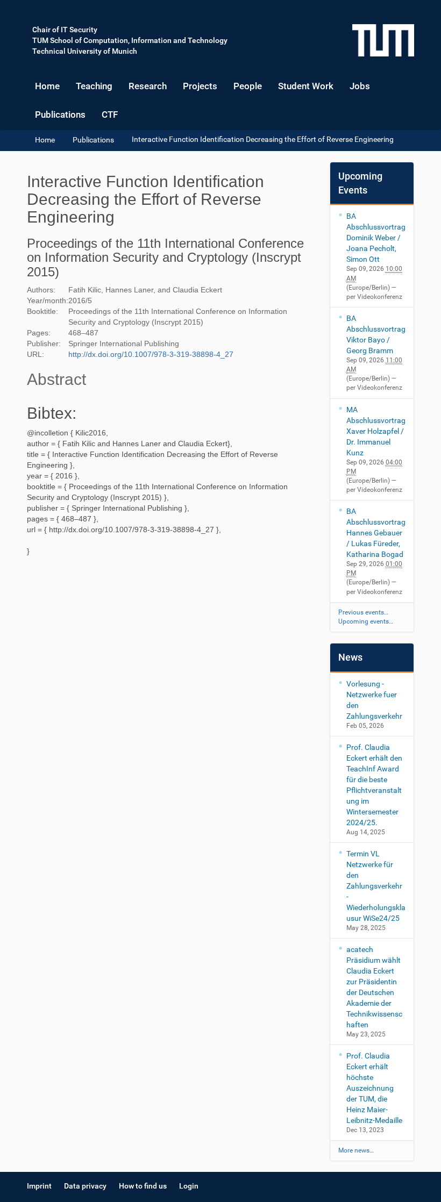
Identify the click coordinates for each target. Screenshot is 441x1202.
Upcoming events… (365, 621)
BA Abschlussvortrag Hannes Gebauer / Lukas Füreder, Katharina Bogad (376, 533)
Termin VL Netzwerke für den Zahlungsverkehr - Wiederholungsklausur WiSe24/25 (376, 885)
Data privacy (85, 1186)
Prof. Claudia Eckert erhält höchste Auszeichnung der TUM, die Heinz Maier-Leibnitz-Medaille (374, 1088)
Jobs (360, 86)
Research (148, 86)
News (350, 657)
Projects (200, 86)
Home (47, 86)
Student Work (305, 86)
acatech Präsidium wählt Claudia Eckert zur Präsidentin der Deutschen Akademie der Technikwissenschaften (374, 987)
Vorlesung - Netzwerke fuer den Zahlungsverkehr (374, 699)
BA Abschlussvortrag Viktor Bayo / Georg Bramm (376, 334)
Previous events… (363, 612)
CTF (110, 114)
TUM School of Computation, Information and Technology (129, 40)
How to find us (143, 1186)
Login (188, 1186)
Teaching (94, 86)
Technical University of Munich (84, 51)
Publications (60, 114)
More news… (356, 1150)
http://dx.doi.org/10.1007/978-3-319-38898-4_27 (150, 354)
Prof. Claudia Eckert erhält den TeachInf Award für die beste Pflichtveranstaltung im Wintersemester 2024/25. (374, 785)
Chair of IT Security (64, 29)
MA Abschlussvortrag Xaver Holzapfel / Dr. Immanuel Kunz (376, 431)
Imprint (39, 1186)
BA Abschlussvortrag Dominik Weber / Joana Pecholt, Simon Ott (376, 237)
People (247, 86)
